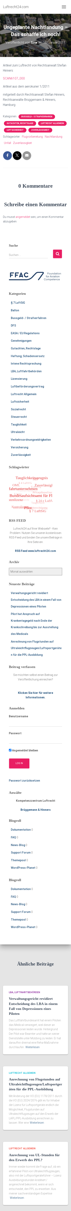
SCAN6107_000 (14, 78)
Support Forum (21, 852)
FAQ (13, 837)
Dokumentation (21, 829)
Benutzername (18, 716)
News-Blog (18, 845)
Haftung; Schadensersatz (28, 356)
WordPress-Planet (23, 867)
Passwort (15, 733)
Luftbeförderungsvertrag (27, 386)
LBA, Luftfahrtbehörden (26, 371)
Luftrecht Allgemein (52, 123)
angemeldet (23, 216)
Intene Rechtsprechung (26, 363)
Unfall (7, 143)
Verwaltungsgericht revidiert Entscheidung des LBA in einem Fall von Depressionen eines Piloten (36, 600)
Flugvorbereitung (32, 136)
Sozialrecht (18, 409)
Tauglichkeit (19, 424)
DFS (13, 325)
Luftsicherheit (15, 130)
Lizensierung (19, 378)
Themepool (18, 860)
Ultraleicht (18, 432)
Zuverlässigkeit (40, 130)
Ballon (15, 310)
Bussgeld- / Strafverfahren (36, 117)
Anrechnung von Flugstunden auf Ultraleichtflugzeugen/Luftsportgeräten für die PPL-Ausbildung (36, 648)
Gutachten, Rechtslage (20, 123)
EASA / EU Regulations (25, 333)
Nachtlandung (53, 136)
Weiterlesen (32, 1047)
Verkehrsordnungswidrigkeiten (31, 439)
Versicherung (19, 447)
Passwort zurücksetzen (24, 780)
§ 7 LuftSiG (18, 302)
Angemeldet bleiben (24, 750)
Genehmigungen (21, 340)
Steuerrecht (19, 416)
